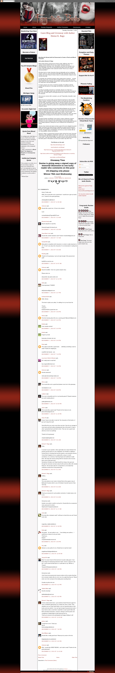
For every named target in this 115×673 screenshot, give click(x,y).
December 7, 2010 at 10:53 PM (52, 403)
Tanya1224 (44, 557)
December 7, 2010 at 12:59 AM (52, 202)
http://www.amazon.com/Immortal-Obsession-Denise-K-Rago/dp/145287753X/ (57, 150)
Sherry (43, 382)
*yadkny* (44, 394)
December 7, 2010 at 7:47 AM (51, 237)
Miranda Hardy (45, 221)
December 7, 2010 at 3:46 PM (51, 311)
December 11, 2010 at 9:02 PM (51, 596)
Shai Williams (45, 633)
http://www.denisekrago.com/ (58, 144)
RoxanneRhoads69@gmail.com (86, 190)
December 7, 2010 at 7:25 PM (51, 366)
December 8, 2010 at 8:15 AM (51, 486)
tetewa (43, 315)
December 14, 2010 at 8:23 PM (52, 641)
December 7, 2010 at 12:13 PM (52, 279)
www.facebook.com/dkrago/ (57, 147)
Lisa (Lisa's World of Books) (48, 358)
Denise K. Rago (53, 178)
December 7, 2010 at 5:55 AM (51, 229)
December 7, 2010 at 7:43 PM (51, 378)
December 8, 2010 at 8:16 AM (51, 497)
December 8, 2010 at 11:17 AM (51, 509)
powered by (81, 132)
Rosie (43, 344)
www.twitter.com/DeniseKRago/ (57, 157)
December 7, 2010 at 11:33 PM (51, 413)
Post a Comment (42, 655)
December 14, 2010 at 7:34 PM (52, 629)
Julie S (43, 407)
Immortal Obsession (65, 178)
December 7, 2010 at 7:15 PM (51, 354)
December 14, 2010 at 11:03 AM (52, 617)
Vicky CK (44, 417)
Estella (43, 324)
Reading (44, 253)
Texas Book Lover (46, 233)
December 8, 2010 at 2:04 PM (51, 541)
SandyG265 (45, 241)
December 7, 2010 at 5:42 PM (51, 320)
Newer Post (41, 657)
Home (57, 657)
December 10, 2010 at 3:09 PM (52, 569)
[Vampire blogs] (29, 84)
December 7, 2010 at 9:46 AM (51, 249)
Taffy (43, 282)
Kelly (43, 530)
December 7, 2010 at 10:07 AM (52, 263)
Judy (43, 513)
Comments (83, 167)
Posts (81, 164)
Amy (43, 545)
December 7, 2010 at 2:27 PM (51, 292)
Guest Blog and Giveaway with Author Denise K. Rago (58, 34)
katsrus (43, 621)
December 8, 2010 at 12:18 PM (52, 526)
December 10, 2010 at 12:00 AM (52, 553)
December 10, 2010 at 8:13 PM (52, 584)
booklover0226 (45, 296)
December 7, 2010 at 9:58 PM (51, 390)
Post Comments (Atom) (51, 660)
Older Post (74, 657)
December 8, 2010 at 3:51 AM (51, 440)
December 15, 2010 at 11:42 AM (52, 651)
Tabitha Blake (45, 588)
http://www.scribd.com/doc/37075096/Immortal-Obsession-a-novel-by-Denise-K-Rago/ (57, 154)
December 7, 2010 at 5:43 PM (51, 328)
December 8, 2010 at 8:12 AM (51, 469)
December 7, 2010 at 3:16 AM (51, 217)
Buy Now (83, 130)
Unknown (44, 206)
